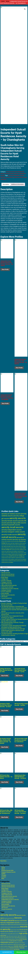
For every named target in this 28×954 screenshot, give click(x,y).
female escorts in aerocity (18, 931)
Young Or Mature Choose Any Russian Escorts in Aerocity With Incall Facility (14, 620)
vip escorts (16, 949)
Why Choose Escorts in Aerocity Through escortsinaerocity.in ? (12, 623)
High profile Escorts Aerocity (9, 585)
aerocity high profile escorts (16, 523)
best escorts (16, 924)
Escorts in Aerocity (6, 580)
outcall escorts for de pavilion (17, 554)
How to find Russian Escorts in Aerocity (11, 939)
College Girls (4, 579)
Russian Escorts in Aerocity (17, 948)
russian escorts (19, 946)
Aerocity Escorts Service (7, 574)
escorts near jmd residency (6, 544)
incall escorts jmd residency (11, 551)
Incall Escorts (23, 939)
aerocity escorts (17, 518)
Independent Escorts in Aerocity (9, 588)
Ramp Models (5, 593)
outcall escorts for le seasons (20, 559)
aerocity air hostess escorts (11, 514)
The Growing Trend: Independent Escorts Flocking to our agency (12, 616)
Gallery (3, 873)
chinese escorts (13, 927)
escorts (18, 927)
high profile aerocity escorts (13, 933)
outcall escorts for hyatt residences (8, 557)
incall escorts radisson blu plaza (11, 552)
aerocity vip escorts (19, 540)
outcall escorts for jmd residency (7, 559)
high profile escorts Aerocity (11, 936)
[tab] (5, 184)
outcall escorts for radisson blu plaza (8, 560)
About (3, 869)
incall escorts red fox (22, 552)
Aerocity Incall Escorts (21, 920)
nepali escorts (10, 946)
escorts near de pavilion (6, 541)
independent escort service (19, 942)
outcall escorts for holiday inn (16, 556)
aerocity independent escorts (16, 175)
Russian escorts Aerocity (8, 595)
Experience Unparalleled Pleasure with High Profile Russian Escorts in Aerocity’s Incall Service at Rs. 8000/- (13, 630)
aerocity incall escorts (12, 527)
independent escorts (7, 942)
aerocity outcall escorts (7, 177)
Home (3, 1)
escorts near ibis (22, 543)
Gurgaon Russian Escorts (8, 872)
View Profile (5, 269)
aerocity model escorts (9, 534)
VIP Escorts (4, 596)
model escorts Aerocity (17, 944)
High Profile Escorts (6, 584)
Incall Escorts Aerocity (7, 587)
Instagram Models (6, 590)
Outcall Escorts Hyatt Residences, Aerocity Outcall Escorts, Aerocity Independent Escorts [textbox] (14, 641)
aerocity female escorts (9, 521)
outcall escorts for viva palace (7, 562)
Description (6, 184)
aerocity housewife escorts (10, 525)
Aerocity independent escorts (9, 923)
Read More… (3, 861)
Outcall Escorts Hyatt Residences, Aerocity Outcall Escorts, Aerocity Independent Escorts (13, 173)
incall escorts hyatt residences (18, 549)
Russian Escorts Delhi (7, 870)
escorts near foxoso (15, 541)
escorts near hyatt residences (13, 543)
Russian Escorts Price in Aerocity (6, 949)
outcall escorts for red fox (21, 560)
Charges (4, 875)
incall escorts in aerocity (16, 941)
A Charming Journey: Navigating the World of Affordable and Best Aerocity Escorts (13, 626)
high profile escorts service (9, 937)
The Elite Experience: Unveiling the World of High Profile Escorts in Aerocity (14, 634)
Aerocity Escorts (5, 572)
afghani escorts (11, 924)
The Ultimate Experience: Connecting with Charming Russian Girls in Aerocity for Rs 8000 (14, 607)
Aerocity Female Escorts (7, 576)
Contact (4, 877)
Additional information (17, 184)
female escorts (24, 929)
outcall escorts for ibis (20, 557)
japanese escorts (3, 944)
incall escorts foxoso (18, 548)
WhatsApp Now (21, 952)
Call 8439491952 (7, 952)
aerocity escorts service (9, 918)
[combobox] (14, 641)
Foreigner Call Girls (6, 582)
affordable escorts (3, 924)
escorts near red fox (15, 546)
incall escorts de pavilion (9, 548)
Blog (3, 878)
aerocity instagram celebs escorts (13, 532)
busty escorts (7, 927)
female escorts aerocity (6, 931)
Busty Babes (4, 577)
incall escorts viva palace (6, 554)
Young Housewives (6, 598)
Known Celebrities (6, 591)
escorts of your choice (15, 929)
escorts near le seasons (17, 544)
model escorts (10, 944)
